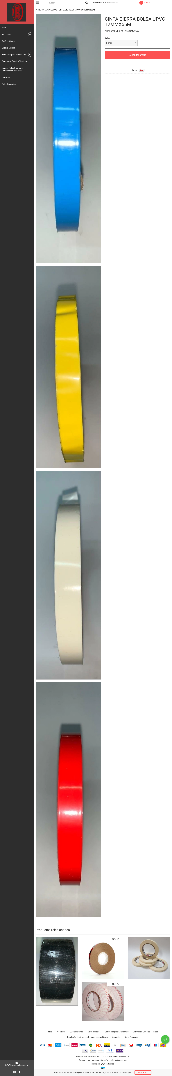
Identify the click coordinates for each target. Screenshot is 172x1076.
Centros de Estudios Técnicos (14, 61)
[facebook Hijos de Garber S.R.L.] (19, 1072)
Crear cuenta (98, 3)
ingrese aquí (122, 1060)
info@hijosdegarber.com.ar (16, 1065)
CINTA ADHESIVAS (49, 10)
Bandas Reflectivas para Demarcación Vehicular (12, 69)
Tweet (134, 70)
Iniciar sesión (112, 3)
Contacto (6, 77)
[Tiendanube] (103, 1064)
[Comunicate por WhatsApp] (165, 1039)
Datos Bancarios (9, 84)
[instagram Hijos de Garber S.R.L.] (14, 1072)
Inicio (4, 28)
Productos (61, 1032)
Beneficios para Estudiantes (117, 1032)
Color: (107, 38)
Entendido (143, 1072)
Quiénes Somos (8, 41)
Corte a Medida (8, 48)
